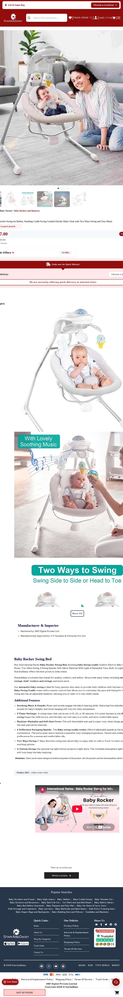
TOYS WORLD (102, 965)
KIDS (90, 965)
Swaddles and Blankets (97, 912)
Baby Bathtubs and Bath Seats (70, 909)
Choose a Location (103, 5)
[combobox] (46, 17)
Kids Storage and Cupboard (22, 909)
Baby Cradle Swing (82, 899)
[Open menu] (119, 18)
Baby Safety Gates (103, 902)
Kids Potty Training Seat (101, 909)
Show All (77, 613)
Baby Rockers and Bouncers (24, 902)
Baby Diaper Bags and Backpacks (32, 912)
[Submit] (30, 17)
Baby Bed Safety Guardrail (30, 905)
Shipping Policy (72, 942)
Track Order (102, 979)
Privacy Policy (71, 926)
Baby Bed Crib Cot (50, 902)
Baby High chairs (45, 899)
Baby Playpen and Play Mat (60, 905)
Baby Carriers (45, 909)
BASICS (115, 965)
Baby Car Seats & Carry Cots (91, 905)
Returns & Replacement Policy (76, 934)
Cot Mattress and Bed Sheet (77, 902)
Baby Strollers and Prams (21, 899)
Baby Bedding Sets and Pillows (67, 912)
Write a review (59, 875)
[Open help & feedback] (116, 982)
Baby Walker (63, 899)
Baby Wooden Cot (104, 899)
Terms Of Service (73, 949)
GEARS (82, 965)
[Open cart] (117, 992)
